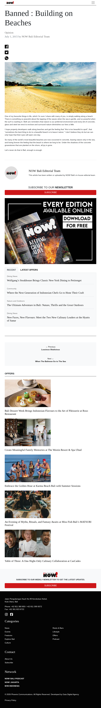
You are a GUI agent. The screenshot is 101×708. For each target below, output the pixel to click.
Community (11, 289)
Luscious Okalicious (50, 349)
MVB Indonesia (12, 686)
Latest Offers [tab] (29, 270)
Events (7, 632)
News (7, 628)
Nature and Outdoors (16, 301)
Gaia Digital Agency (71, 694)
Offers (55, 635)
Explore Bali (10, 639)
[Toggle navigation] (93, 2)
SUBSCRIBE (50, 585)
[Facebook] (11, 614)
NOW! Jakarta (12, 682)
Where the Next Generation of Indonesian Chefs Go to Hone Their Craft (45, 292)
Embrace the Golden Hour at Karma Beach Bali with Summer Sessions (42, 485)
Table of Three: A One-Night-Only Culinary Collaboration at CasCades (43, 560)
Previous (50, 347)
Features (8, 635)
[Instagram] (6, 614)
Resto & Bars (58, 628)
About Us (8, 659)
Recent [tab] (11, 270)
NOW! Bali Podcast (14, 679)
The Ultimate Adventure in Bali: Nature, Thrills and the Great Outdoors (45, 305)
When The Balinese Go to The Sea (50, 361)
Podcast (56, 639)
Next (50, 359)
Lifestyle (56, 632)
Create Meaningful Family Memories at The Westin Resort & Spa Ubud (43, 449)
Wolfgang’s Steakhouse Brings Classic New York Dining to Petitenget (44, 280)
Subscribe (9, 663)
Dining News (12, 276)
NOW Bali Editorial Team (36, 36)
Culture (8, 643)
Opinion (9, 32)
